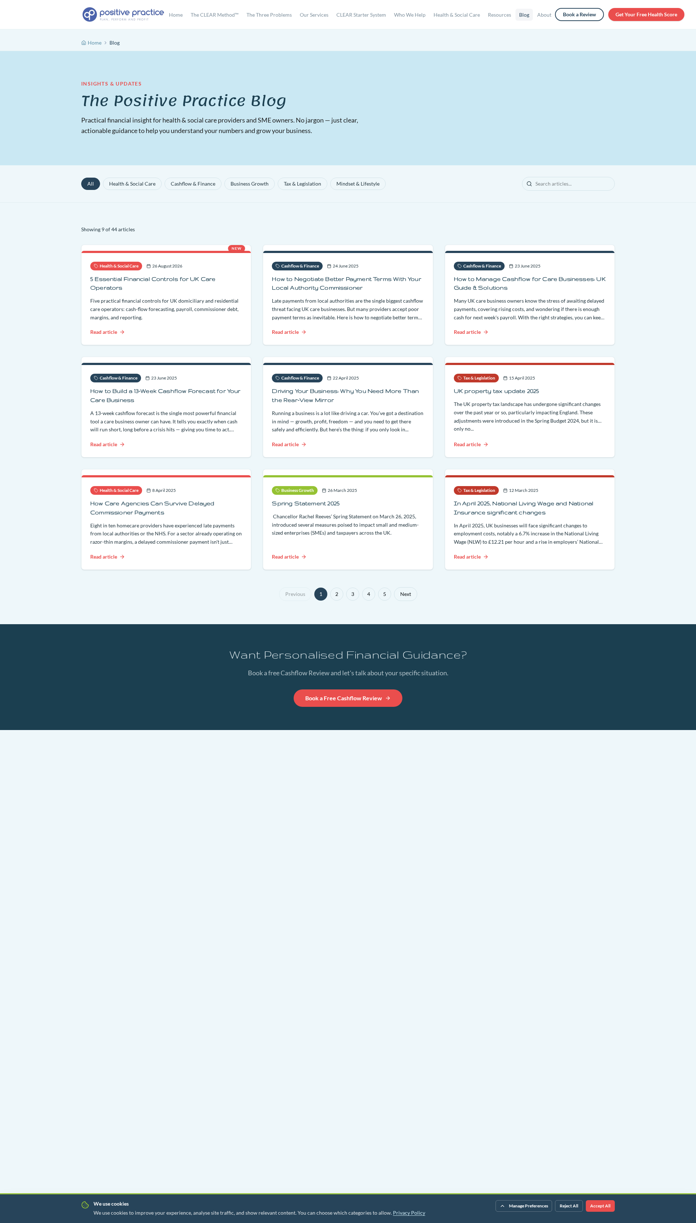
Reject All (569, 1206)
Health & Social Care (132, 184)
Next (405, 594)
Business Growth (250, 184)
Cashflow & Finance (193, 184)
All (90, 184)
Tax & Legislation (302, 184)
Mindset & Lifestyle (358, 184)
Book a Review (579, 14)
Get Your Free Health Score (646, 14)
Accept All (600, 1206)
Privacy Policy (409, 1213)
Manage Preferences (528, 1206)
